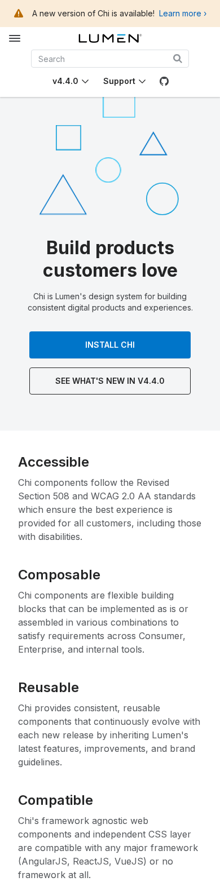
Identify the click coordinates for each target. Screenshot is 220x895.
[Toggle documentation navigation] (15, 38)
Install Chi (110, 344)
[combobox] (110, 59)
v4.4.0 (65, 81)
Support (119, 81)
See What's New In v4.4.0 (110, 381)
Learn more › (182, 13)
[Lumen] (110, 38)
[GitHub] (164, 81)
